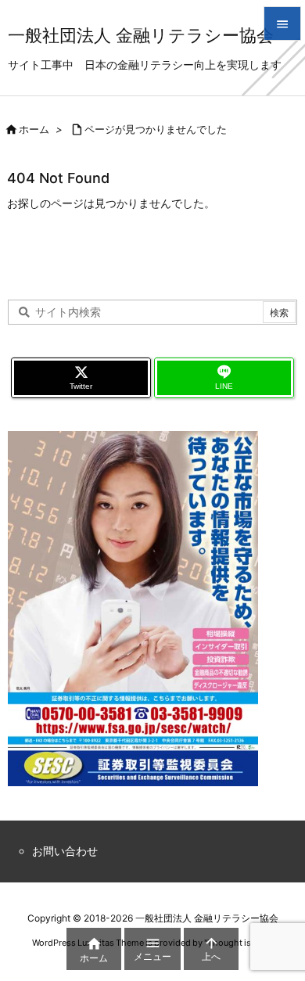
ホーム (34, 129)
